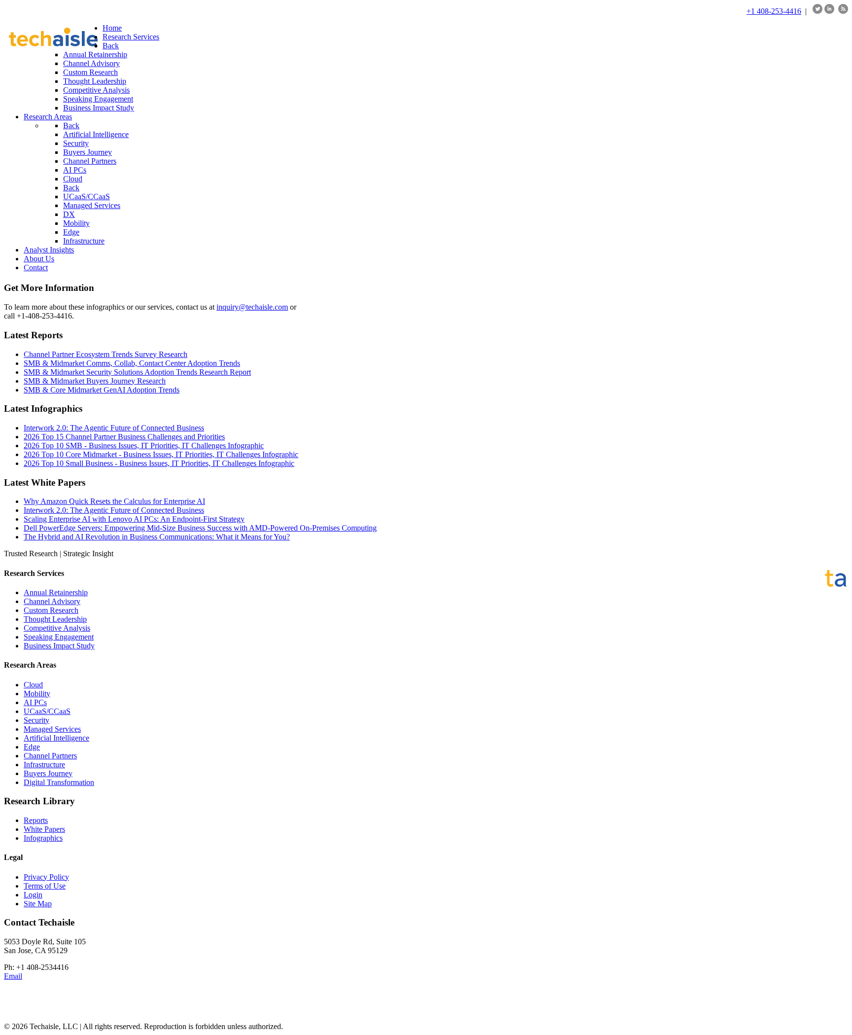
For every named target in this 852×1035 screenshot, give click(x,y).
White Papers (44, 829)
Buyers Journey (48, 773)
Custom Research (51, 610)
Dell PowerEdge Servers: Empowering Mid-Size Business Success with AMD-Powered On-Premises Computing (200, 528)
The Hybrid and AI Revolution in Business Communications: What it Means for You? (157, 537)
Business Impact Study (59, 646)
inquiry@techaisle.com (252, 307)
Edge (32, 747)
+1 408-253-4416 (773, 11)
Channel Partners (50, 755)
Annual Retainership (56, 592)
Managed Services (52, 729)
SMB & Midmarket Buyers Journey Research (95, 381)
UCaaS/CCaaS (47, 711)
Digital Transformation (59, 782)
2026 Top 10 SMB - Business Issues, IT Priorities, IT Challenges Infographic (144, 445)
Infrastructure (44, 764)
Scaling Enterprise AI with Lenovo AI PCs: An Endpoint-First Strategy (134, 519)
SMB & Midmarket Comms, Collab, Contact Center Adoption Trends (132, 363)
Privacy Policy (46, 877)
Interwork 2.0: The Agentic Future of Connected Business (114, 428)
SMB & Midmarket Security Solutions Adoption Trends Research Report (137, 372)
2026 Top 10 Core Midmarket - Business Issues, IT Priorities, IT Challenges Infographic (161, 454)
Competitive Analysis (57, 628)
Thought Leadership (55, 619)
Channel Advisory (52, 601)
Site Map (38, 903)
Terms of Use (45, 886)
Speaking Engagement (59, 637)
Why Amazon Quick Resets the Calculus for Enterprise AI (114, 501)
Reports (36, 820)
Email (13, 976)
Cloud (33, 684)
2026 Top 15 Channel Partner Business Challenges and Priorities (124, 436)
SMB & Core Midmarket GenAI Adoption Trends (101, 390)
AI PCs (35, 702)
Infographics (43, 838)
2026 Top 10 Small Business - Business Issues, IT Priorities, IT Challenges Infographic (159, 463)
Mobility (37, 693)
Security (36, 720)
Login (33, 895)
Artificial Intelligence (56, 738)
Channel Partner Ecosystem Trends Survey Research (105, 354)
